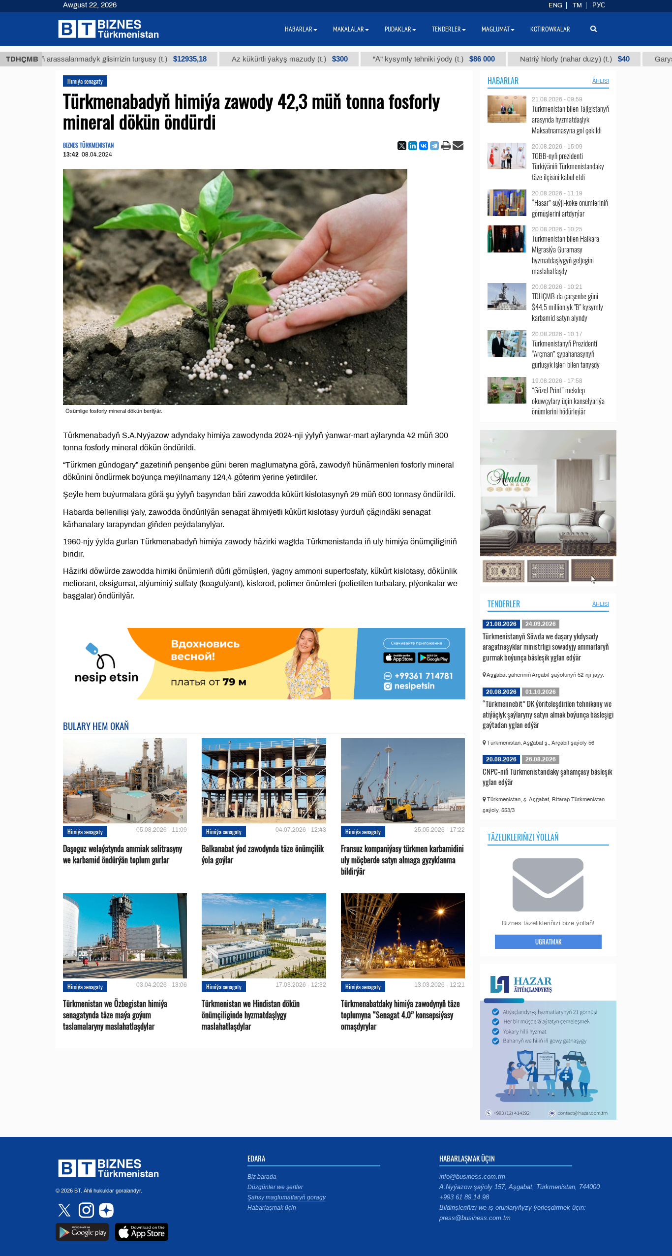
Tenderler (504, 604)
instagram (85, 1210)
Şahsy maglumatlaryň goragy (286, 1197)
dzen (105, 1210)
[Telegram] (434, 145)
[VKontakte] (423, 145)
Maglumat (496, 29)
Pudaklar (398, 29)
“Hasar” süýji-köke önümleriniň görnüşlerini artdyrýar (570, 208)
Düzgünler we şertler (275, 1187)
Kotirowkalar (550, 29)
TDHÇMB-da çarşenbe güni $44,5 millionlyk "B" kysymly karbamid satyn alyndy (567, 307)
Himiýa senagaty (85, 81)
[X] (401, 145)
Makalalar (348, 29)
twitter (65, 1210)
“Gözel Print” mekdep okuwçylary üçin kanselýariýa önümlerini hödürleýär (568, 401)
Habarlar (503, 81)
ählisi (600, 81)
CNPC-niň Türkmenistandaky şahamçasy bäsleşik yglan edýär (547, 776)
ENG (555, 5)
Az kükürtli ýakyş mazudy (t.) (230, 59)
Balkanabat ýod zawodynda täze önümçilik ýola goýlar (263, 854)
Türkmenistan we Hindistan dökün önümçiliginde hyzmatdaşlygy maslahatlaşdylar (251, 1015)
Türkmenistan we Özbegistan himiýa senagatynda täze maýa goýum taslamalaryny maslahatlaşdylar (115, 1015)
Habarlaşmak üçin (271, 1207)
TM (577, 5)
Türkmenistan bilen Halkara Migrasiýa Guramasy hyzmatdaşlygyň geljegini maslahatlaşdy (565, 254)
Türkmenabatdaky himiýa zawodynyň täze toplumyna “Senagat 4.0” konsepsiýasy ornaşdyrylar (400, 1015)
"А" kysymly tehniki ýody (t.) (374, 59)
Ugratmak (548, 941)
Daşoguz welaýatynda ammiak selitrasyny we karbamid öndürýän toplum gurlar (122, 854)
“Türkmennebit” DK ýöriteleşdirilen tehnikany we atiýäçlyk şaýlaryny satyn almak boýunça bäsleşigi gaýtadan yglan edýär (548, 714)
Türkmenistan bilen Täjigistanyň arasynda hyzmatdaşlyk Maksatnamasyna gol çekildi (570, 119)
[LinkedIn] (412, 145)
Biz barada (261, 1176)
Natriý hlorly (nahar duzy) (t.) (515, 59)
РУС (598, 5)
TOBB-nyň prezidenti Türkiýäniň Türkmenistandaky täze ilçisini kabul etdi (568, 167)
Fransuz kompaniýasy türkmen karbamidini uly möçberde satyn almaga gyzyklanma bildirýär (402, 860)
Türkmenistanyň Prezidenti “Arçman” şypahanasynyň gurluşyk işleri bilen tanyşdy (566, 354)
